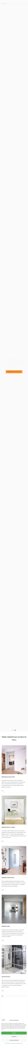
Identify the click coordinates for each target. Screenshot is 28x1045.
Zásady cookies (7, 1043)
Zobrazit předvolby (14, 1040)
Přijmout (14, 1033)
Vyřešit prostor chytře (14, 371)
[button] (12, 730)
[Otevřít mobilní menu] (26, 2)
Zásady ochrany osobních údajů (16, 1043)
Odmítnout (14, 1036)
